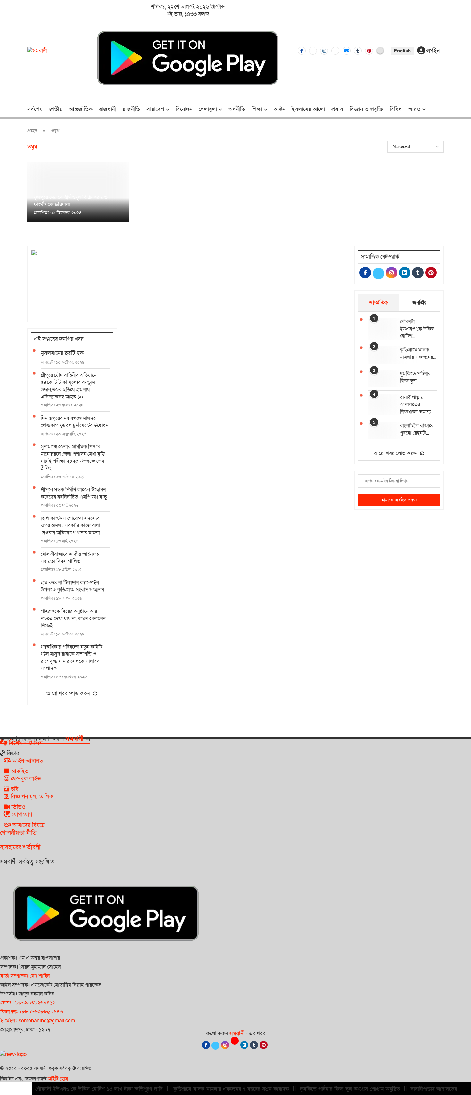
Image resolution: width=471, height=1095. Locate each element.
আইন (279, 109)
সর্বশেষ (34, 109)
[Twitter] (313, 51)
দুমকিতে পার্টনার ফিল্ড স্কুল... (415, 377)
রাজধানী (107, 109)
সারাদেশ (155, 109)
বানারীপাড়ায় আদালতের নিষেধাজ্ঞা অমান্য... (417, 404)
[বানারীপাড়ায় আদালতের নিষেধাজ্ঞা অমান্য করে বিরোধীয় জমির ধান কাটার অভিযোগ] (380, 402)
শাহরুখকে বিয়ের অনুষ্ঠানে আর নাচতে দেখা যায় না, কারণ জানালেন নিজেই (73, 618)
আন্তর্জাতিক (81, 109)
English (402, 50)
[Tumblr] (358, 51)
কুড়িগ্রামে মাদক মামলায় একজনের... (418, 353)
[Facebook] (302, 51)
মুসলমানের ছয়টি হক (62, 353)
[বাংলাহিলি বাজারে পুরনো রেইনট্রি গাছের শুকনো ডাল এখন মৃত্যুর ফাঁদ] (380, 430)
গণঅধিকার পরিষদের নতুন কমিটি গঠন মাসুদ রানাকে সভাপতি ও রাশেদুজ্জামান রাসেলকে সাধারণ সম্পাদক (71, 657)
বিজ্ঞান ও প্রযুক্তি (366, 109)
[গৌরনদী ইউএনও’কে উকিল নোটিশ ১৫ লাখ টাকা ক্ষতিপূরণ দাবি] (380, 326)
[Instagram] (324, 51)
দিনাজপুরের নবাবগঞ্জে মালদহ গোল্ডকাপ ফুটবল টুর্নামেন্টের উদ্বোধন (74, 422)
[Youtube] (335, 51)
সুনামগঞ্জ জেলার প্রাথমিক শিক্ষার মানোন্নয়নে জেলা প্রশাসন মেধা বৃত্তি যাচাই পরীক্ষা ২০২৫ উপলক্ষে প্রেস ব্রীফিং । (73, 457)
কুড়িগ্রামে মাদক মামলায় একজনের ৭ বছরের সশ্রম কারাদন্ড (231, 1088)
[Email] (347, 51)
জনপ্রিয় (419, 302)
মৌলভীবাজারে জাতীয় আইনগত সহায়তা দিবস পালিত (70, 558)
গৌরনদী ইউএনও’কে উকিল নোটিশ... (417, 329)
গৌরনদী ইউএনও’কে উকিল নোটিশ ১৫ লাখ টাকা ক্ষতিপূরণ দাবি (99, 1088)
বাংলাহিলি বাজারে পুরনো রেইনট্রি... (417, 429)
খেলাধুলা (208, 109)
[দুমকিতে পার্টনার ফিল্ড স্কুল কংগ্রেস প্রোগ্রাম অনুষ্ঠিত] (380, 378)
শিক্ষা (257, 109)
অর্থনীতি (236, 109)
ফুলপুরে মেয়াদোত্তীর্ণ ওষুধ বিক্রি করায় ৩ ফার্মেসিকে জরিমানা (71, 201)
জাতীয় (55, 109)
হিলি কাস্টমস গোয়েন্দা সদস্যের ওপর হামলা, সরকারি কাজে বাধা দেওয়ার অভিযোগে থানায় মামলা (70, 525)
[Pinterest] (369, 51)
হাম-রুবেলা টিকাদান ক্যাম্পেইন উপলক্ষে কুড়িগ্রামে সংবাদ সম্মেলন (72, 586)
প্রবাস (337, 109)
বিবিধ (396, 109)
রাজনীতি (131, 109)
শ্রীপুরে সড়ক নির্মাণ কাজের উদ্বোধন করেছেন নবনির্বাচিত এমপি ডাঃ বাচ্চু (74, 493)
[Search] (440, 110)
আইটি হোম (58, 1078)
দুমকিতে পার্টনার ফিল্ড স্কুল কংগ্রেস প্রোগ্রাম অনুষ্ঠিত (350, 1088)
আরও (414, 109)
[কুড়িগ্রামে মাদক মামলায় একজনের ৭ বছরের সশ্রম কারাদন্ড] (380, 354)
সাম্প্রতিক (378, 302)
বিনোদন (184, 109)
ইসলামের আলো (308, 109)
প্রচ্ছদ (32, 130)
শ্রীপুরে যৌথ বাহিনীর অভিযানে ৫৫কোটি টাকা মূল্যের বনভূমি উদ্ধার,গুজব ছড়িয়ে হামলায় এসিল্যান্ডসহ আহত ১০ (68, 386)
